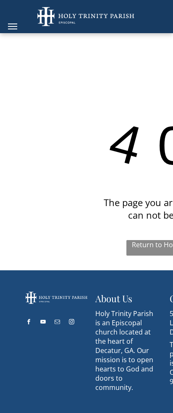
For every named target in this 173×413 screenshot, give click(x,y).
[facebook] (29, 322)
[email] (57, 322)
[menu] (12, 26)
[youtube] (43, 322)
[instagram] (72, 322)
